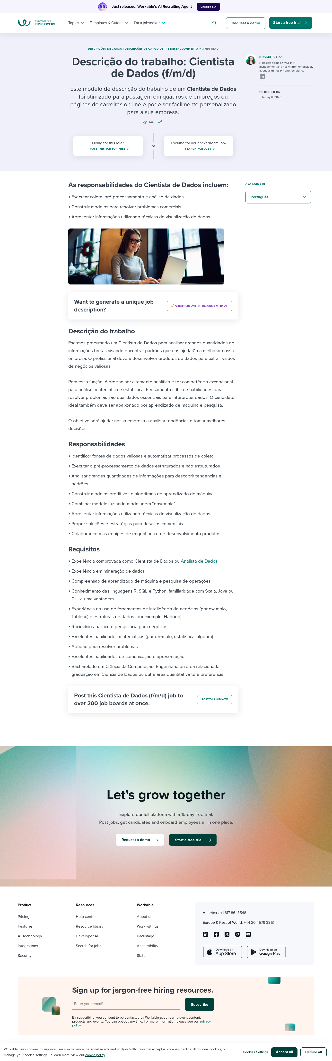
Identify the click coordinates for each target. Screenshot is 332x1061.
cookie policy (95, 1055)
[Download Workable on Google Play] (265, 952)
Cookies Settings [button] (255, 1052)
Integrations (28, 945)
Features (25, 926)
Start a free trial (287, 22)
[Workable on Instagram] (248, 935)
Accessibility (147, 945)
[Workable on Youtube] (227, 935)
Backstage (145, 936)
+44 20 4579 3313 (259, 922)
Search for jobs (88, 945)
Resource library (89, 926)
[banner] (153, 306)
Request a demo (246, 23)
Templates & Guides (106, 22)
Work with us (147, 926)
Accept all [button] (284, 1052)
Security (25, 955)
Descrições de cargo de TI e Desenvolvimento (161, 48)
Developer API (88, 936)
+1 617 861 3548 (233, 912)
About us (144, 916)
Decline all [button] (313, 1052)
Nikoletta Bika (270, 56)
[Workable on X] (238, 935)
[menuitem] (75, 23)
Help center (86, 916)
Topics (73, 22)
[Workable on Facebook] (216, 935)
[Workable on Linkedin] (206, 935)
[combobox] (215, 23)
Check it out (208, 7)
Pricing (23, 916)
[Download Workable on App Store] (222, 952)
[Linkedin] (262, 76)
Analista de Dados (199, 561)
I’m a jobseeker (147, 22)
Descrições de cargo (105, 48)
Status (142, 955)
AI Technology (30, 936)
